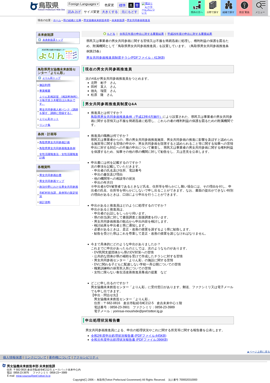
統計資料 (44, 202)
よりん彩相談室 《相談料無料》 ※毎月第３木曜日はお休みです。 (59, 100)
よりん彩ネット (49, 119)
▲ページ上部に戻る (258, 351)
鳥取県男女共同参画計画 (54, 142)
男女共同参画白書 (50, 175)
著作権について (60, 357)
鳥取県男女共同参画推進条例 (57, 148)
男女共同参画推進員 (138, 20)
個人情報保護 (12, 357)
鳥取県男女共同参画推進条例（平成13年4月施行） (127, 116)
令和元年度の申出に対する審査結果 (142, 33)
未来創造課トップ (52, 39)
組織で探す (228, 12)
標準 (122, 5)
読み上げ (74, 11)
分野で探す (213, 12)
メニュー (260, 12)
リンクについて (35, 357)
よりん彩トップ (51, 77)
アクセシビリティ (86, 357)
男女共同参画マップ (51, 181)
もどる (111, 33)
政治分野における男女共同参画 (58, 186)
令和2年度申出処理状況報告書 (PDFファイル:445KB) (128, 335)
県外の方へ (197, 12)
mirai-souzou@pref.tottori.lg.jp (33, 375)
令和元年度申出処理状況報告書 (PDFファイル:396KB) (129, 339)
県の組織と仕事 (72, 20)
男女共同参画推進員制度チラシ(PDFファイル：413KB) (125, 57)
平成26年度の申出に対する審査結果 (189, 33)
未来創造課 (118, 20)
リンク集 (44, 125)
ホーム (57, 20)
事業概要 (44, 90)
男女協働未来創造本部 (96, 20)
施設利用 (44, 85)
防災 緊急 (244, 12)
